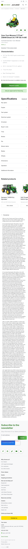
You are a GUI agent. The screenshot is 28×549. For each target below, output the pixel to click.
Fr (26, 1)
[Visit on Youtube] (16, 451)
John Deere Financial (6, 492)
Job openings (4, 507)
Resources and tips (6, 497)
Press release (4, 472)
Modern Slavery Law (5, 544)
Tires (2, 131)
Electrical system (6, 117)
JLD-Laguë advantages (7, 464)
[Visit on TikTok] (12, 451)
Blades (3, 151)
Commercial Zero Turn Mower (17, 8)
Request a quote (14, 85)
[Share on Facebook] (17, 30)
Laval (2, 524)
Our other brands (5, 468)
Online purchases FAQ (7, 513)
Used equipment (5, 485)
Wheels (3, 156)
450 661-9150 (4, 530)
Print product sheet (12, 48)
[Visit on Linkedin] (21, 451)
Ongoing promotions (6, 477)
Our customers (4, 466)
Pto (2, 141)
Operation (4, 165)
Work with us (4, 505)
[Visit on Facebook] (3, 451)
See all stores (4, 536)
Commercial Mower (12, 8)
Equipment (6, 8)
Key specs (4, 102)
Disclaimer (3, 48)
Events (3, 475)
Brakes (3, 136)
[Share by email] (21, 30)
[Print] (25, 30)
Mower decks (5, 146)
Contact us (14, 518)
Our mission (4, 461)
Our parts (3, 487)
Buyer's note (4, 127)
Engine (3, 107)
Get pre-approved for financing (14, 91)
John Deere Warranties (6, 494)
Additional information (7, 170)
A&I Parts (3, 489)
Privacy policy (4, 542)
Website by (3, 547)
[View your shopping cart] (21, 1)
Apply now (3, 509)
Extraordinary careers (6, 503)
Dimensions (4, 160)
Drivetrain (4, 122)
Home (2, 8)
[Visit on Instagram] (7, 451)
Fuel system (4, 112)
